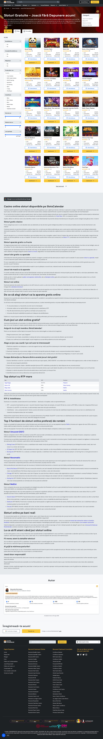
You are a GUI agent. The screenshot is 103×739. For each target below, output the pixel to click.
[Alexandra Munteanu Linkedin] (97, 586)
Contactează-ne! (8, 668)
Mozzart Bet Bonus (57, 703)
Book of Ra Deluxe (12, 468)
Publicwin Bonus (57, 677)
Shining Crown (11, 444)
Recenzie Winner (32, 684)
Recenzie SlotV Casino (33, 680)
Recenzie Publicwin (33, 675)
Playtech (65, 382)
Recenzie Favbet (32, 689)
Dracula (9, 506)
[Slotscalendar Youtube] (78, 654)
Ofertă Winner (56, 687)
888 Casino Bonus (57, 657)
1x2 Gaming (9, 84)
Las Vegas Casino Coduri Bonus (60, 698)
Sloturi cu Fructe (87, 23)
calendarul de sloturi (17, 287)
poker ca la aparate (28, 277)
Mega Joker (7, 387)
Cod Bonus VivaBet (57, 659)
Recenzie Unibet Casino (34, 668)
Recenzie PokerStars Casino (35, 703)
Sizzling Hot (10, 478)
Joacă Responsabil (8, 664)
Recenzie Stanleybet (33, 691)
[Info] (3, 735)
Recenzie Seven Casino (34, 712)
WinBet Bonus (56, 675)
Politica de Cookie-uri (9, 666)
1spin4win (9, 82)
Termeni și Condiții (8, 673)
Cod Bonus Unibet (57, 668)
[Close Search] (58, 2)
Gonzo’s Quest (11, 497)
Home (5, 652)
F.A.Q (5, 659)
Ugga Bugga (8, 382)
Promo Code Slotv (57, 682)
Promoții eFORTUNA (57, 664)
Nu (7, 46)
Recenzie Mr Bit (32, 677)
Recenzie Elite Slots (33, 708)
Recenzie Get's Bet (32, 661)
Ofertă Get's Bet (57, 661)
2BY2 (8, 86)
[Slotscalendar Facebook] (81, 654)
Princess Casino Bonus (58, 712)
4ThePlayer (9, 91)
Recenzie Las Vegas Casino (35, 698)
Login (60, 631)
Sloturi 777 (85, 20)
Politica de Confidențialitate (11, 661)
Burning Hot (10, 452)
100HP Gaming (10, 80)
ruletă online (37, 277)
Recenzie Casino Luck (33, 696)
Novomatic (15, 457)
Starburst (9, 501)
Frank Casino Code (57, 684)
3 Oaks (8, 88)
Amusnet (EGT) (17, 432)
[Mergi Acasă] (9, 2)
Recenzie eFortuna (32, 664)
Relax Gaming (66, 385)
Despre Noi (6, 654)
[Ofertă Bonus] (33, 58)
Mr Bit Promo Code (57, 680)
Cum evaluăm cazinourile (10, 670)
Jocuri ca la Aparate (88, 18)
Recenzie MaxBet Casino (34, 652)
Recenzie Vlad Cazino (33, 670)
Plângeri (6, 657)
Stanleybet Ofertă (57, 694)
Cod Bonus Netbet (57, 666)
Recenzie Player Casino (34, 710)
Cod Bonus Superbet (58, 654)
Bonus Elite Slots (57, 701)
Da (7, 44)
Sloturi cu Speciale (87, 25)
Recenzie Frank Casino (33, 682)
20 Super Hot (10, 449)
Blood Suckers (8, 390)
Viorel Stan (59, 216)
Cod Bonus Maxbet (57, 652)
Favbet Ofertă (56, 691)
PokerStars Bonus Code (58, 710)
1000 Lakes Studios (11, 78)
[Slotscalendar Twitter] (84, 654)
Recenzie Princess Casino (34, 705)
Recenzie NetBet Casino (34, 666)
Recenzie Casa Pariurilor (34, 673)
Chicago (9, 473)
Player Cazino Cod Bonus (59, 705)
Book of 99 (7, 385)
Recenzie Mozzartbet (33, 701)
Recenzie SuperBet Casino (34, 654)
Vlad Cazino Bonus (57, 670)
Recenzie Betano (32, 694)
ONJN (67, 424)
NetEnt (65, 387)
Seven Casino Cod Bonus (59, 696)
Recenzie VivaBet (32, 659)
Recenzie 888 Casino (33, 657)
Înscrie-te (31, 631)
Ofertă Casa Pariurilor (58, 673)
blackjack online (49, 277)
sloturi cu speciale (89, 257)
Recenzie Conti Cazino (33, 687)
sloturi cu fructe (32, 251)
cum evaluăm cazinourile (87, 522)
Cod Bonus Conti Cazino (59, 689)
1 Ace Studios (10, 76)
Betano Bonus (56, 708)
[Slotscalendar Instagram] (86, 654)
